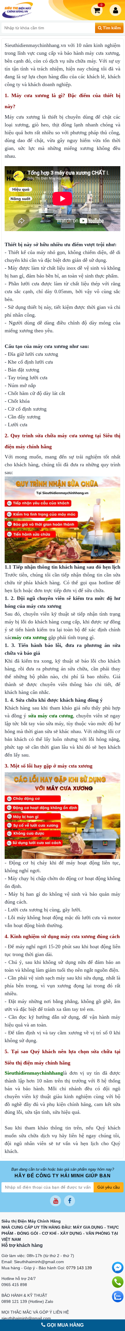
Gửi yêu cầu (108, 1187)
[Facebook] (69, 1200)
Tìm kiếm (111, 28)
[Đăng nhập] (117, 10)
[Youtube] (55, 1200)
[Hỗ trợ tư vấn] (118, 1282)
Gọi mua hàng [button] (64, 1325)
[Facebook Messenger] (118, 1267)
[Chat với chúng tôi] (118, 1296)
